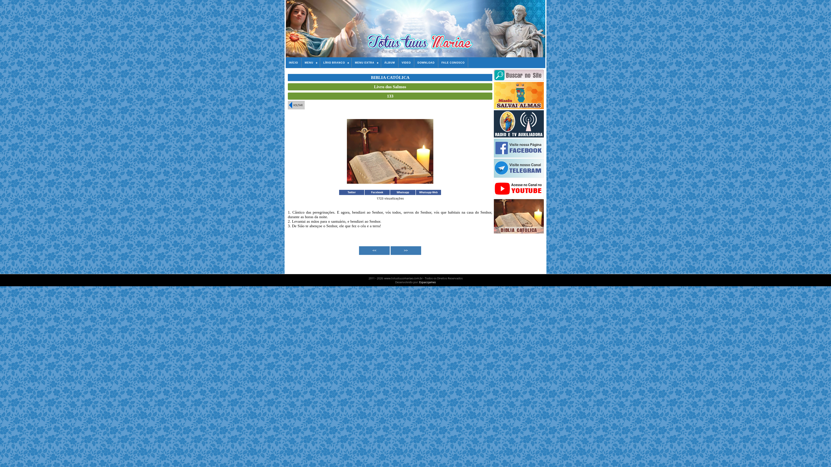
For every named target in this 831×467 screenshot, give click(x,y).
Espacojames (427, 282)
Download (426, 62)
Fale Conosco (453, 62)
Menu (309, 62)
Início (293, 62)
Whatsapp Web (428, 192)
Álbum (389, 62)
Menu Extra (364, 62)
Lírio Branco (334, 62)
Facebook (377, 192)
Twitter (352, 192)
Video (406, 62)
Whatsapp (403, 192)
